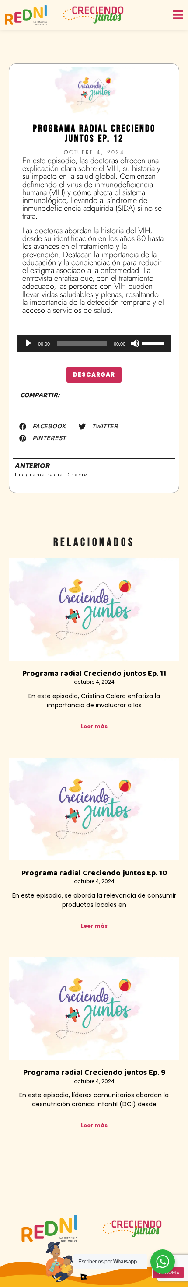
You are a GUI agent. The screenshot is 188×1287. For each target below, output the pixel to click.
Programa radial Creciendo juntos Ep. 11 (94, 674)
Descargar (94, 375)
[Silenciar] (135, 343)
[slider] (154, 342)
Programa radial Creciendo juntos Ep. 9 (94, 1073)
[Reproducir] (28, 343)
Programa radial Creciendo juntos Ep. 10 (94, 873)
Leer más (94, 726)
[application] (94, 343)
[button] (42, 426)
